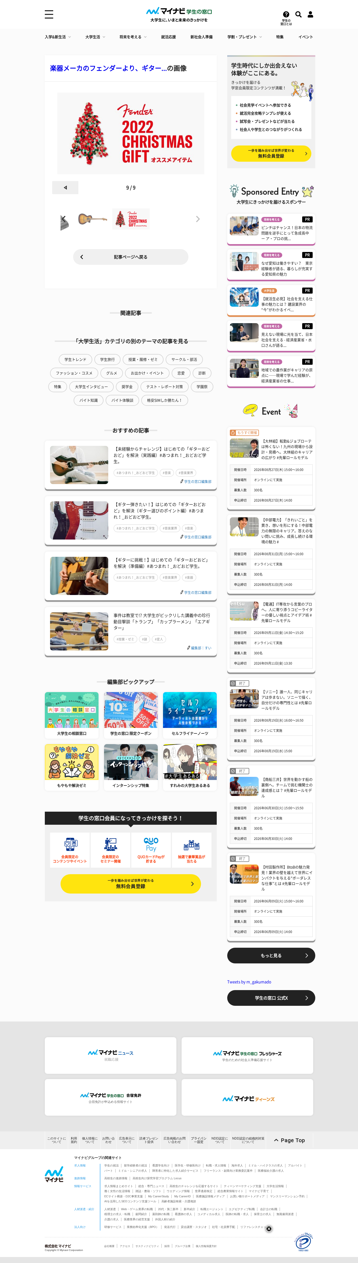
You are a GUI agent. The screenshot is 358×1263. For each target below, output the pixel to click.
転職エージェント (212, 1209)
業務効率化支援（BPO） (143, 1226)
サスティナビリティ (147, 1246)
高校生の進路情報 (115, 1178)
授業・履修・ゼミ (143, 359)
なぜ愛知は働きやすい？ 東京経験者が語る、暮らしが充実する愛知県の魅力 (287, 268)
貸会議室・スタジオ (194, 1226)
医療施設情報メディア (210, 1196)
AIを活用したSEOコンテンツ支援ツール (130, 1201)
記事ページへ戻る (131, 257)
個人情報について (90, 1140)
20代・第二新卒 (168, 1209)
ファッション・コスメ (74, 373)
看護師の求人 (183, 1214)
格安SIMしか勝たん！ (164, 400)
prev (65, 187)
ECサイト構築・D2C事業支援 (123, 1196)
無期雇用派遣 (285, 1214)
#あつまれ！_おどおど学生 (136, 472)
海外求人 (237, 1165)
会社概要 (109, 1246)
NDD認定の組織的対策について (248, 1140)
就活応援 (168, 37)
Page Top (293, 1140)
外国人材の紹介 (165, 1219)
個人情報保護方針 (206, 1246)
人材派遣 (110, 1209)
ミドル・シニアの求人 (132, 1170)
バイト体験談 (122, 400)
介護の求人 (111, 1219)
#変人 (159, 639)
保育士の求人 (262, 1214)
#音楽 (167, 472)
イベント (306, 37)
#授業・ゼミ (125, 639)
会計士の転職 (268, 1209)
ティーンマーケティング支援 (242, 1186)
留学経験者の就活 (135, 1165)
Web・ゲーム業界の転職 (137, 1209)
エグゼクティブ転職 (242, 1209)
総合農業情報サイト (230, 1191)
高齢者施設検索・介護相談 (178, 1201)
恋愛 (181, 373)
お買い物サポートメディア (247, 1196)
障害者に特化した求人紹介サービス (175, 1170)
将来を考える (131, 37)
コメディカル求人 (208, 1214)
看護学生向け (161, 1165)
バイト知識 (88, 400)
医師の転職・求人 (237, 1214)
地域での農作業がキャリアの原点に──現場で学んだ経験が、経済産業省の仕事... (287, 375)
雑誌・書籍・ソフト (148, 1191)
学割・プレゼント (242, 37)
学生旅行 (107, 359)
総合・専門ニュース (151, 1186)
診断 (202, 373)
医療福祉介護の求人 (271, 1170)
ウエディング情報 (178, 1191)
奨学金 (127, 387)
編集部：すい (201, 648)
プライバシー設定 (199, 1140)
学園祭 (202, 387)
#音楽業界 (186, 472)
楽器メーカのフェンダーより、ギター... (108, 68)
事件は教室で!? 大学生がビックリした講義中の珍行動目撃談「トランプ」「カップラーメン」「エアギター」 (161, 621)
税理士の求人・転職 (117, 1214)
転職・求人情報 (216, 1165)
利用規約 (74, 1140)
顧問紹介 (141, 1214)
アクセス (125, 1246)
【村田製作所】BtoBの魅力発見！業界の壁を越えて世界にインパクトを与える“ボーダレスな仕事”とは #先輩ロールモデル (287, 878)
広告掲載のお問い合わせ (175, 1140)
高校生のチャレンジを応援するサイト (194, 1186)
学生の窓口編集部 (197, 481)
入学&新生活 (55, 37)
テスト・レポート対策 (164, 387)
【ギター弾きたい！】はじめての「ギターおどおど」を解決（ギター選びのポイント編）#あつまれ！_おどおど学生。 (159, 510)
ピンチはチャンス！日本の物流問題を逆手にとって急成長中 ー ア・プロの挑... (287, 233)
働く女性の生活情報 (117, 1191)
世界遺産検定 (203, 1191)
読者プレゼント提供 (148, 1140)
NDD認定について (219, 1140)
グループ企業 (183, 1246)
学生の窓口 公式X (271, 998)
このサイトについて (56, 1140)
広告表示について (127, 1140)
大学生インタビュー (91, 387)
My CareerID (182, 1196)
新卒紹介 (189, 1209)
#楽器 (189, 577)
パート (108, 1170)
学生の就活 (111, 1165)
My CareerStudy (158, 1196)
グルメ (111, 373)
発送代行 (170, 1226)
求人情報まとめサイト (118, 1186)
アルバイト (295, 1165)
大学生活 (92, 37)
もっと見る (271, 955)
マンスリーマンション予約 (287, 1196)
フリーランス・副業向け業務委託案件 (228, 1170)
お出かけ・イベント (147, 373)
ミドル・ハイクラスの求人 (265, 1165)
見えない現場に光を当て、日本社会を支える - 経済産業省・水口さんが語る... (287, 340)
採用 (167, 1246)
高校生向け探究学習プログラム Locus (157, 1178)
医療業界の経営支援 (137, 1219)
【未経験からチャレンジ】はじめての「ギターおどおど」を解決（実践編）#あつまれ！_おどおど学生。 (161, 455)
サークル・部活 (184, 359)
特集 (280, 37)
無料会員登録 (131, 884)
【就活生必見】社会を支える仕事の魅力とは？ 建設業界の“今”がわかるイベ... (287, 304)
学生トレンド (75, 359)
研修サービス (113, 1226)
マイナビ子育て (259, 1191)
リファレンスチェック (254, 1226)
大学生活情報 (275, 1186)
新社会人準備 (202, 37)
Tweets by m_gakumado (249, 982)
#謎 (144, 639)
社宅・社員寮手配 (223, 1226)
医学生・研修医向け (188, 1165)
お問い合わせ (108, 1140)
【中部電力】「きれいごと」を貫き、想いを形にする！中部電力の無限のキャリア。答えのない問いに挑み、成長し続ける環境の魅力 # (287, 531)
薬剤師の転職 (161, 1214)
